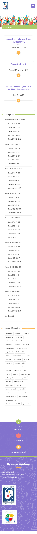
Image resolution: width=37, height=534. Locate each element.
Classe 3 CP (11, 279)
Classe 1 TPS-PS (13, 124)
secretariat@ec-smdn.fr (18, 452)
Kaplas (8, 359)
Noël (8, 374)
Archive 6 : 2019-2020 (11, 267)
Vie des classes (11, 396)
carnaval (19, 337)
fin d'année (20, 352)
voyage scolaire (11, 400)
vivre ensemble (23, 396)
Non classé (8, 316)
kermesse (17, 359)
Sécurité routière (11, 389)
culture (26, 344)
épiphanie (26, 404)
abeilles (9, 333)
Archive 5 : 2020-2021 (11, 242)
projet (15, 374)
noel (25, 370)
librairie (9, 363)
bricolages (9, 337)
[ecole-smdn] (5, 6)
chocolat (19, 341)
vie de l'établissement (20, 392)
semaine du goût (21, 378)
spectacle (9, 385)
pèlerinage (9, 378)
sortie (8, 381)
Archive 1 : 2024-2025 (11, 144)
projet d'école (25, 374)
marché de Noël (20, 363)
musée (8, 370)
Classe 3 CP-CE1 (12, 131)
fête (8, 355)
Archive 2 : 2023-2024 (12, 169)
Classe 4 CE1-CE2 (13, 135)
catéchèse (9, 341)
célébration (10, 348)
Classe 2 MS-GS (12, 128)
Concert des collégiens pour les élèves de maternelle (18, 88)
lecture (26, 359)
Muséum (17, 370)
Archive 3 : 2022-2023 (11, 193)
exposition (9, 352)
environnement (22, 348)
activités (17, 333)
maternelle (10, 367)
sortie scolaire (18, 381)
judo (28, 355)
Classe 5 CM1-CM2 (13, 139)
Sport (18, 385)
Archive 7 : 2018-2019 (11, 291)
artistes (26, 333)
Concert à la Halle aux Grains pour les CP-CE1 (18, 40)
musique (20, 367)
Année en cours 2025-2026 (13, 120)
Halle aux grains (18, 355)
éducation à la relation (13, 404)
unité (8, 392)
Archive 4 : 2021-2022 (11, 218)
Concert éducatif (18, 64)
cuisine (17, 344)
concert (9, 344)
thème (22, 389)
